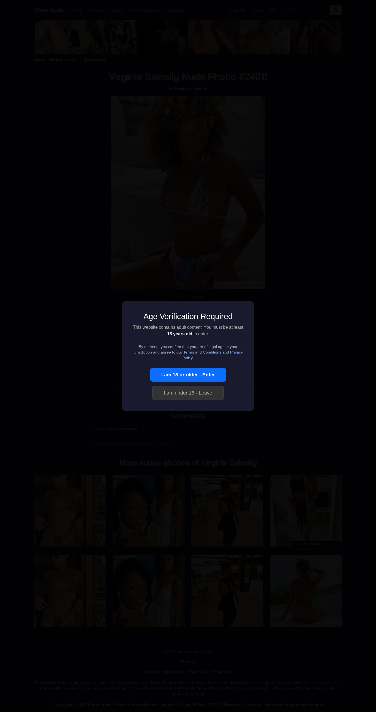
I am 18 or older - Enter (188, 374)
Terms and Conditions (202, 352)
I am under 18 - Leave (188, 393)
